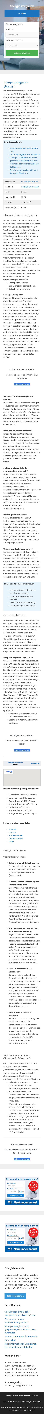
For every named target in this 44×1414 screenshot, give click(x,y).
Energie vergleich (22, 6)
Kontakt (6, 1401)
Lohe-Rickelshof (16, 838)
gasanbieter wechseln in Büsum (24, 160)
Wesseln (12, 829)
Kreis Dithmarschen (30, 187)
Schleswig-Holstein (29, 181)
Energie (9, 1395)
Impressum (36, 1401)
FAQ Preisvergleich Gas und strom (25, 154)
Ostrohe (12, 832)
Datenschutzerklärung (20, 1401)
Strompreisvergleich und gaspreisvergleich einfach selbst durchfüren (20, 1329)
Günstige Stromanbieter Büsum (23, 157)
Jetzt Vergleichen (22, 384)
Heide (11, 841)
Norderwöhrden (16, 835)
